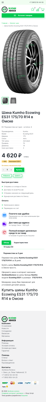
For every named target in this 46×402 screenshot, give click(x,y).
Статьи (4, 358)
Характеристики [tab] (21, 242)
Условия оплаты (8, 346)
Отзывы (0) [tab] (8, 247)
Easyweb (24, 395)
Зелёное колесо (13, 391)
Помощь (5, 343)
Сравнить (18, 175)
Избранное (6, 175)
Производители (8, 363)
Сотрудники (6, 331)
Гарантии (5, 351)
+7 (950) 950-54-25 (9, 377)
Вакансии (5, 333)
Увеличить (23, 61)
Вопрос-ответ (7, 360)
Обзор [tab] (6, 242)
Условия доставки (9, 348)
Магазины (6, 336)
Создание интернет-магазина (12, 393)
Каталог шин (14, 23)
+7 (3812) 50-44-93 (36, 2)
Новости (5, 328)
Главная (4, 23)
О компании (6, 326)
